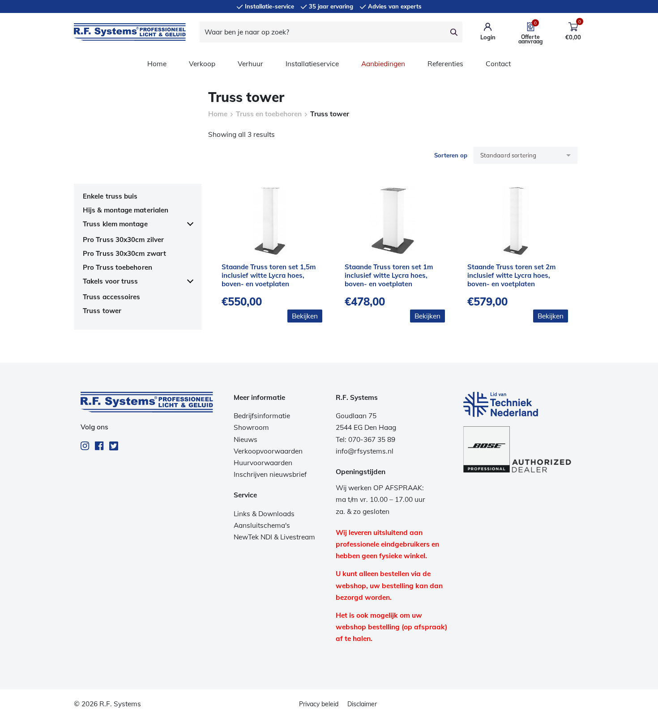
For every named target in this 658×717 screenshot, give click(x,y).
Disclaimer (362, 704)
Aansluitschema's (262, 525)
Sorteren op (450, 155)
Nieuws (245, 439)
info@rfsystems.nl (364, 451)
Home (157, 63)
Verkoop (202, 63)
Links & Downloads (264, 513)
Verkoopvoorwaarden (268, 451)
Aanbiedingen (383, 63)
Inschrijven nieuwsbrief (270, 474)
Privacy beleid (318, 704)
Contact (498, 63)
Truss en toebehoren (269, 114)
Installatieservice (312, 63)
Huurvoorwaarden (263, 462)
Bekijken (305, 316)
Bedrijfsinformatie (262, 416)
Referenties (445, 63)
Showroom (251, 427)
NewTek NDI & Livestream (274, 537)
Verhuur (250, 63)
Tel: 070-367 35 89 (365, 439)
